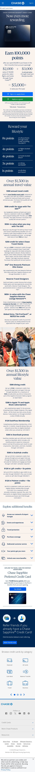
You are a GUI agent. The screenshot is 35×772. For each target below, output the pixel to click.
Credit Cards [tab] (18, 722)
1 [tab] (14, 694)
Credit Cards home (7, 8)
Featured (10, 665)
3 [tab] (21, 694)
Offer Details (13, 107)
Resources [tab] (18, 735)
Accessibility (10, 746)
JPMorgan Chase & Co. (26, 741)
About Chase (6, 741)
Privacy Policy (5, 770)
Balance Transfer (25, 676)
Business (26, 688)
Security (19, 744)
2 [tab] (17, 694)
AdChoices (25, 746)
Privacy (13, 744)
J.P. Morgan (15, 741)
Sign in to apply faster (21, 94)
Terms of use (26, 744)
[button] (33, 759)
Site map (18, 746)
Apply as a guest (22, 99)
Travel (10, 688)
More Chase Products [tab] (18, 728)
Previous (11, 694)
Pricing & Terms (21, 107)
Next (24, 694)
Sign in (32, 3)
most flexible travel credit (16, 194)
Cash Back (10, 676)
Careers (7, 744)
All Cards (26, 665)
